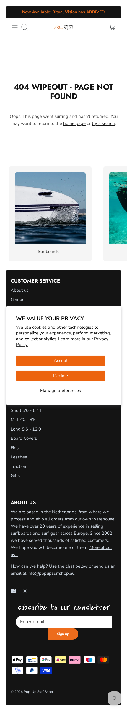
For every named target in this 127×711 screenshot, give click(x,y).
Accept (61, 361)
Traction (18, 466)
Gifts (15, 476)
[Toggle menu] (14, 27)
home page (74, 123)
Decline (60, 376)
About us (19, 290)
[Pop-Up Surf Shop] (63, 27)
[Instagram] (25, 591)
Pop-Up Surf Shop (38, 691)
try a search (103, 123)
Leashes (19, 457)
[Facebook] (13, 591)
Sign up (63, 633)
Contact (18, 299)
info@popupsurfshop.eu (50, 573)
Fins (15, 448)
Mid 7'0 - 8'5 (23, 420)
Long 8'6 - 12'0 (26, 429)
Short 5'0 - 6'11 (26, 410)
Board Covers (24, 438)
